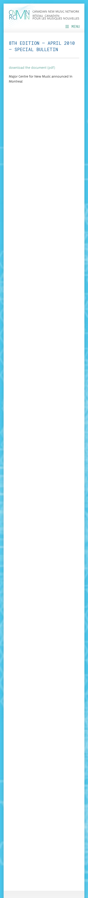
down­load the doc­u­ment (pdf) (32, 67)
